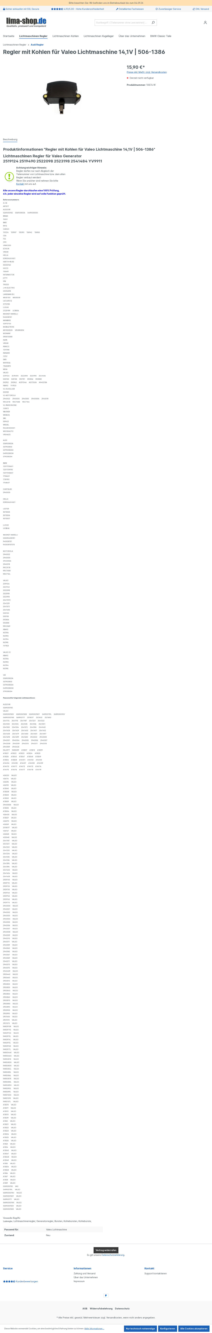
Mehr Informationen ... (94, 1328)
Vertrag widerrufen (106, 1250)
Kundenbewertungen (26, 1281)
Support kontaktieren (155, 1273)
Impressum (79, 1281)
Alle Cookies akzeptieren (193, 1328)
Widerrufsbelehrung (101, 1308)
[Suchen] (153, 22)
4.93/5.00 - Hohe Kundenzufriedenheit (84, 9)
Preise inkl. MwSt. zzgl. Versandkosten (147, 72)
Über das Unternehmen (86, 1277)
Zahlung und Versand (84, 1273)
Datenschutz (122, 1308)
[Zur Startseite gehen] (26, 22)
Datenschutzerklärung (112, 1255)
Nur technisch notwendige (140, 1328)
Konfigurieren (167, 1328)
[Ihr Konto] (205, 22)
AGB (85, 1308)
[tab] (10, 139)
